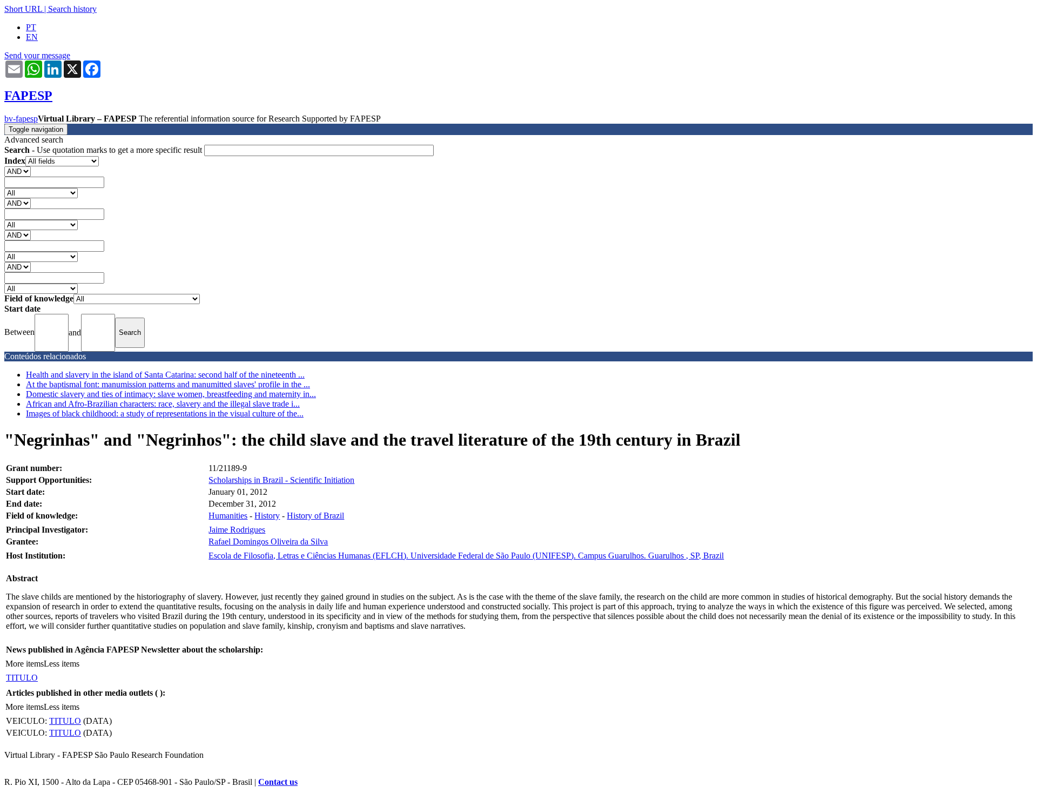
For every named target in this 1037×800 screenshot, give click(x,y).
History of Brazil (315, 515)
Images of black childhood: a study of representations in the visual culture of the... (165, 413)
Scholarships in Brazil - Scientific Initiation (281, 480)
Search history (72, 9)
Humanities (227, 515)
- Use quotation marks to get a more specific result (104, 149)
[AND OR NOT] (17, 171)
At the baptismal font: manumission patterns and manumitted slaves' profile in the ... (168, 384)
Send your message (37, 55)
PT (31, 27)
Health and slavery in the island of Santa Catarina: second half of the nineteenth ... (165, 374)
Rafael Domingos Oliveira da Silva (268, 541)
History (267, 515)
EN (32, 37)
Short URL (23, 9)
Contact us (278, 781)
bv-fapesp (21, 118)
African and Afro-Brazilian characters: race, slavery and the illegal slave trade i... (163, 403)
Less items (61, 663)
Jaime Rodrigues (236, 529)
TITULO (22, 677)
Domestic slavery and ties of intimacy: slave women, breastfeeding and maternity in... (171, 394)
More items (24, 663)
